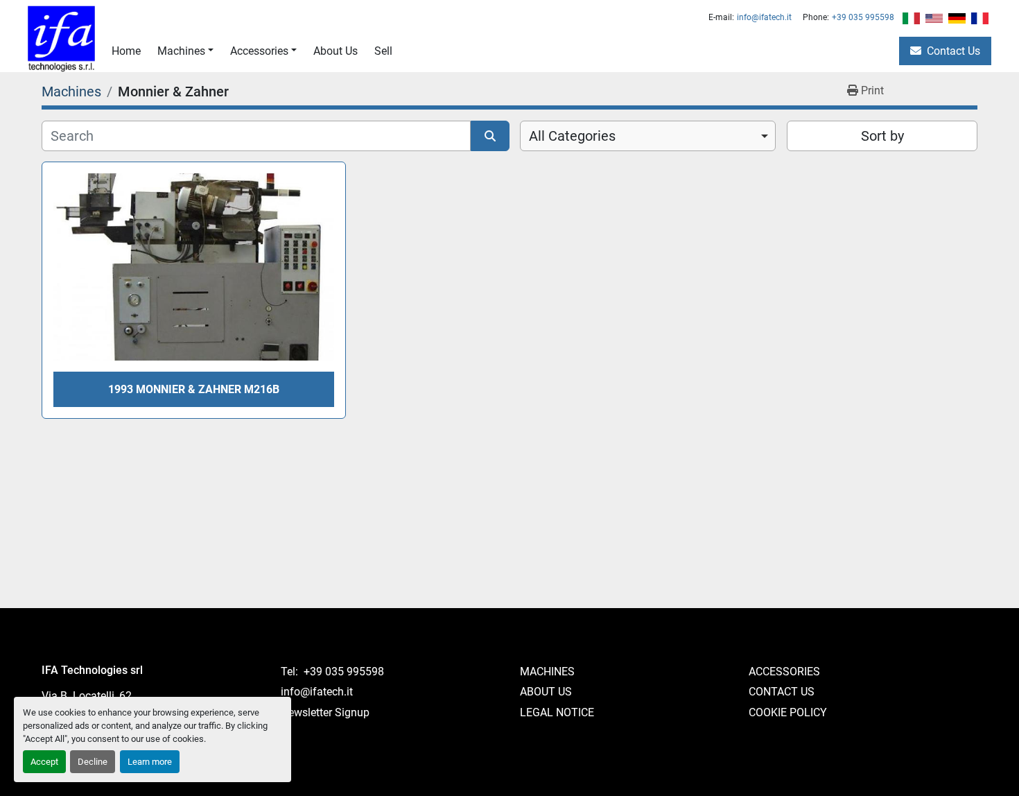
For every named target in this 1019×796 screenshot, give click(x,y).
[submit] (490, 136)
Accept (44, 761)
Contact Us (953, 51)
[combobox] (648, 136)
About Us (335, 51)
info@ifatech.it (764, 17)
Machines (181, 51)
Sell (383, 51)
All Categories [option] (572, 136)
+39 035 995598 (863, 17)
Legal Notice (557, 712)
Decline (92, 761)
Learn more (150, 761)
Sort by (882, 136)
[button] (185, 51)
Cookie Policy (788, 712)
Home (126, 51)
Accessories (259, 51)
